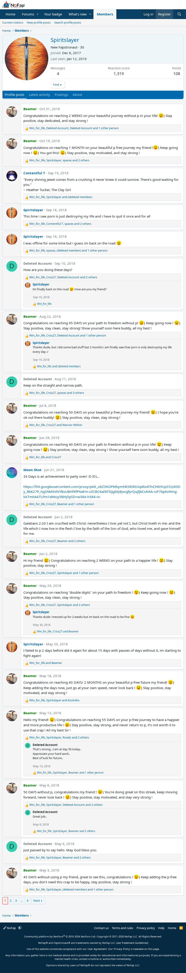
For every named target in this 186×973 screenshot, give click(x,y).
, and (60, 197)
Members (105, 14)
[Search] (179, 14)
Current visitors (12, 22)
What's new (78, 14)
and (59, 366)
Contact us (101, 928)
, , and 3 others (56, 393)
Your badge (53, 14)
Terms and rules (122, 928)
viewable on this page (146, 949)
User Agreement (97, 949)
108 (176, 73)
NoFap (11, 928)
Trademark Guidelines (134, 942)
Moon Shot (32, 469)
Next (36, 900)
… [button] (22, 900)
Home (10, 14)
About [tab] (77, 94)
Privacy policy (146, 928)
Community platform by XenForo (60, 936)
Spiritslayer (33, 210)
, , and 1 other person (74, 128)
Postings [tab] (61, 94)
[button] (37, 14)
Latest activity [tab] (39, 94)
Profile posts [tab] (14, 94)
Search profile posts (67, 22)
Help (161, 928)
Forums (28, 14)
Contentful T (34, 173)
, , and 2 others (59, 160)
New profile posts (39, 22)
